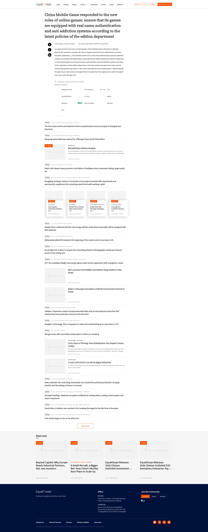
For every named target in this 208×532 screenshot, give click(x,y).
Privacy (69, 522)
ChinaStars (94, 5)
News (58, 5)
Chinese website (83, 522)
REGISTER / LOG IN (165, 4)
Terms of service (55, 522)
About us (120, 5)
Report (74, 5)
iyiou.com (97, 522)
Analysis (66, 5)
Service (103, 5)
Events (111, 5)
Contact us (40, 522)
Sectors (82, 5)
